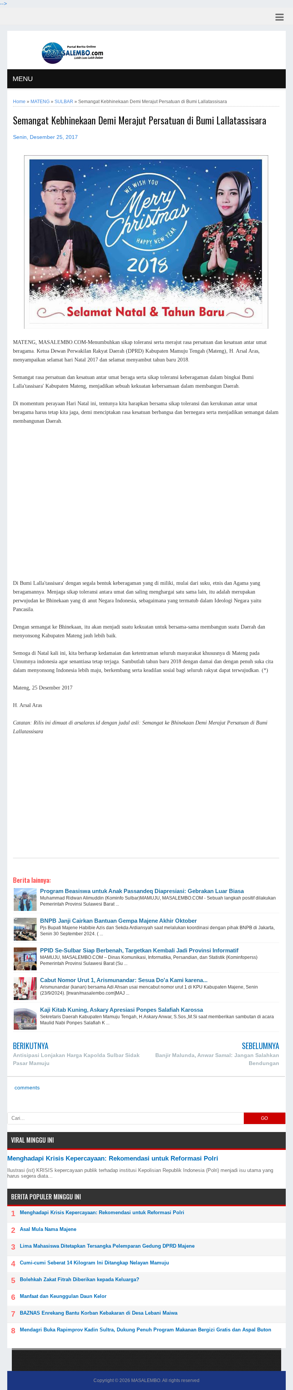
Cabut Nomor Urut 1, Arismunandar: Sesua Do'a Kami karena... (124, 980)
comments (26, 1088)
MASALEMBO (145, 1380)
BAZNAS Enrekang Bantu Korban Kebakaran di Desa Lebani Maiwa (98, 1313)
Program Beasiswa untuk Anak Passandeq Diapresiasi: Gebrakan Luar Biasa (142, 891)
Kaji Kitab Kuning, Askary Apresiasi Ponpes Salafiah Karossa (121, 1009)
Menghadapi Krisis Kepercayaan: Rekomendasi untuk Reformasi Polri (112, 1158)
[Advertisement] (146, 498)
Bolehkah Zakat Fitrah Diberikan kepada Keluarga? (79, 1279)
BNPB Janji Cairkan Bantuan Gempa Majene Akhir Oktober (118, 920)
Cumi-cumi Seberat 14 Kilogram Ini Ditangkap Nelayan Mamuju (94, 1263)
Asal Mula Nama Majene (48, 1229)
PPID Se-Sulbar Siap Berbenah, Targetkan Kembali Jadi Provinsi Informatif (139, 950)
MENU (23, 79)
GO (264, 1118)
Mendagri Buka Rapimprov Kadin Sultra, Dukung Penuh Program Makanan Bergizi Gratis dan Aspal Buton (145, 1330)
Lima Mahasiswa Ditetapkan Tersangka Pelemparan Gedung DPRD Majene (107, 1246)
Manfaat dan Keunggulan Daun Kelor (63, 1296)
